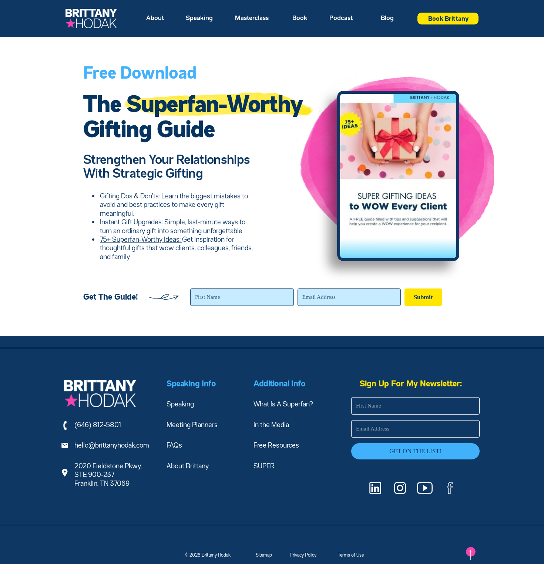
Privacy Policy (303, 555)
